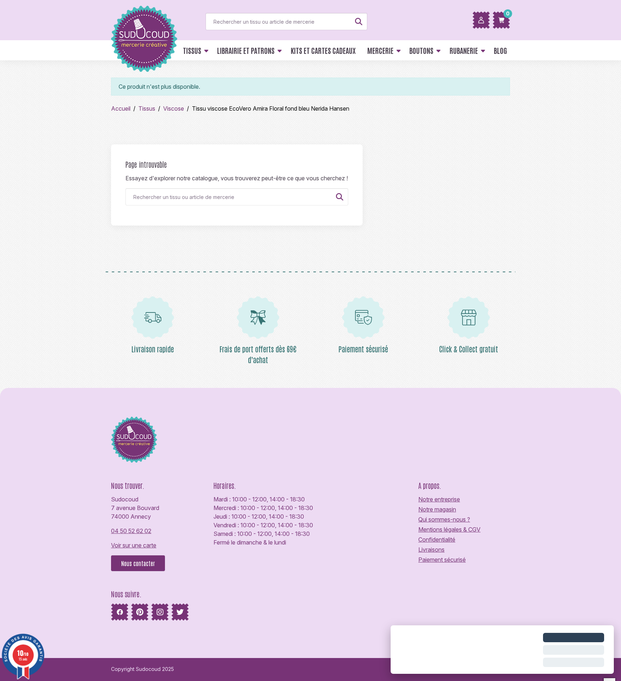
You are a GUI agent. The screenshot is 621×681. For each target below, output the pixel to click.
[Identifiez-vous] (481, 20)
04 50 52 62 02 (131, 530)
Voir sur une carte (133, 545)
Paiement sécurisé (442, 559)
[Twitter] (180, 612)
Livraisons (431, 549)
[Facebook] (119, 612)
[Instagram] (160, 612)
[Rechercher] (358, 21)
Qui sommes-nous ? (444, 519)
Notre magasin (437, 509)
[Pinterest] (139, 612)
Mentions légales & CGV (449, 529)
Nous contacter (138, 563)
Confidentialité (436, 539)
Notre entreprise (439, 499)
